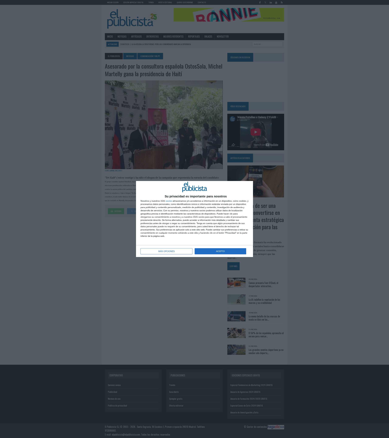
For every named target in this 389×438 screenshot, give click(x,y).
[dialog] (194, 219)
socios (169, 201)
